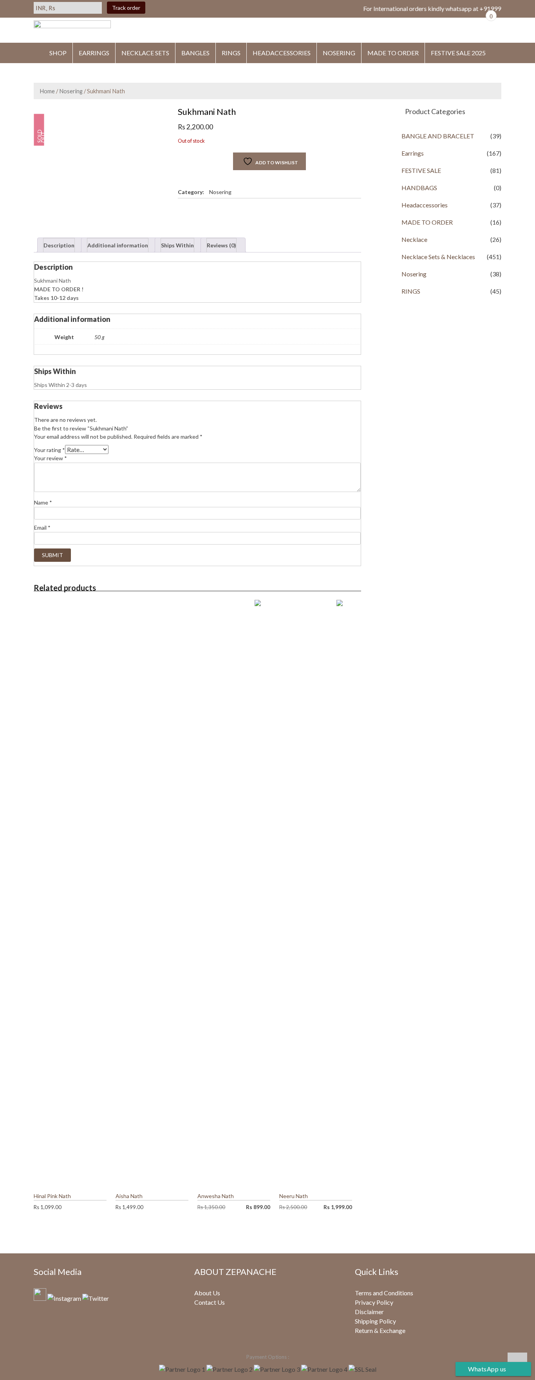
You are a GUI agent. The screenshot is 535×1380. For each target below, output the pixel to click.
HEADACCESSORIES (282, 52)
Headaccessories (424, 205)
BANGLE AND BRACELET (437, 136)
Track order (126, 7)
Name (43, 502)
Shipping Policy (375, 1321)
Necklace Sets (145, 52)
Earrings (412, 153)
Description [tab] (58, 245)
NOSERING (339, 52)
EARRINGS (94, 52)
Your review (50, 458)
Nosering (71, 90)
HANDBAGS (419, 187)
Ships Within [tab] (177, 245)
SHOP (58, 52)
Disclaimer (369, 1311)
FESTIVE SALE (421, 170)
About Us (207, 1292)
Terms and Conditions (384, 1292)
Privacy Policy (374, 1302)
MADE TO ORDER (393, 52)
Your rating (49, 450)
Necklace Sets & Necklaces (438, 256)
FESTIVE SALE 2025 (458, 52)
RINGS (231, 52)
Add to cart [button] (101, 1196)
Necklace (414, 239)
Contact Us (209, 1302)
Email (42, 527)
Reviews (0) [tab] (221, 245)
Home (47, 90)
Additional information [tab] (117, 245)
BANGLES (195, 52)
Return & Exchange (380, 1330)
